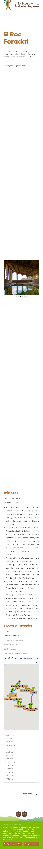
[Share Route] (8, 658)
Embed (29, 658)
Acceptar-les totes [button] (31, 844)
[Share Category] (12, 658)
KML (18, 658)
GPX (23, 658)
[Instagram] (18, 814)
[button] (6, 277)
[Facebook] (24, 814)
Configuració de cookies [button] (12, 844)
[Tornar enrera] (5, 658)
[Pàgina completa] (37, 658)
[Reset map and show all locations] (37, 662)
